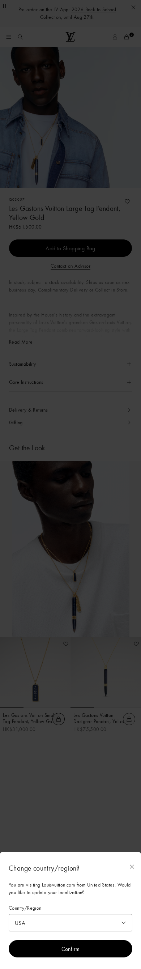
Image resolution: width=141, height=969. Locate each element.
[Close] (132, 866)
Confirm (70, 948)
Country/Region (25, 908)
